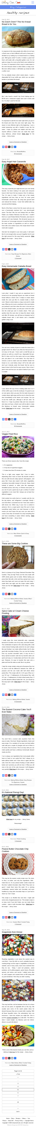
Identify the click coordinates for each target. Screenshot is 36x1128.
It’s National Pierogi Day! (13, 792)
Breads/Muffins (21, 151)
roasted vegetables (12, 1017)
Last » (18, 1111)
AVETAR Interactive (23, 1125)
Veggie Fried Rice (10, 434)
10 (18, 1102)
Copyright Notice (29, 1120)
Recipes (18, 1118)
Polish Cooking (21, 839)
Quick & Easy (25, 533)
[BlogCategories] (18, 7)
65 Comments (18, 153)
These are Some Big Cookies (15, 543)
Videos (24, 1118)
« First (18, 1074)
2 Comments (18, 535)
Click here (25, 134)
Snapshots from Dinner (12, 932)
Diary (12, 1118)
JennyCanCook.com (17, 1123)
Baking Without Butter (17, 598)
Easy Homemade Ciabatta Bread (16, 266)
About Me (10, 1120)
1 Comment (18, 258)
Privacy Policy (19, 1120)
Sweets (26, 598)
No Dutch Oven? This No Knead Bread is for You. (16, 23)
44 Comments (18, 426)
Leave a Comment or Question (18, 142)
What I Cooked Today (24, 922)
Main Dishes (17, 533)
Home (7, 1118)
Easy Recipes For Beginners (20, 254)
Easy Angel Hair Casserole (14, 161)
